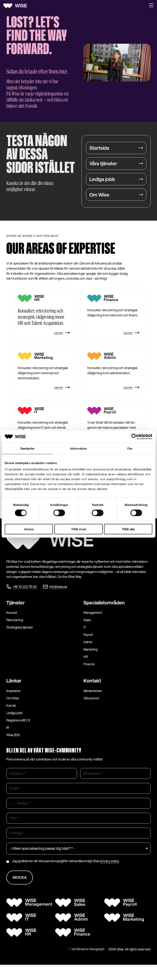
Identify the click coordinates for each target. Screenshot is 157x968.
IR (7, 727)
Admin (88, 642)
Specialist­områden (104, 602)
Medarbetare (92, 690)
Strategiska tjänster (19, 627)
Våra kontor (91, 698)
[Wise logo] (16, 5)
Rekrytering (14, 619)
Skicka (19, 877)
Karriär (11, 705)
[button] (151, 5)
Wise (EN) (13, 734)
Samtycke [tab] (27, 448)
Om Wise (99, 194)
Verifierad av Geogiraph (87, 949)
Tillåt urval (78, 529)
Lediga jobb (102, 179)
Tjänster (15, 602)
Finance (89, 664)
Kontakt (92, 680)
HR (85, 656)
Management (92, 612)
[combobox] (11, 803)
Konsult (11, 612)
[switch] (59, 512)
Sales (87, 619)
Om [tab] (129, 448)
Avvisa (29, 529)
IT (84, 627)
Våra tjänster (103, 163)
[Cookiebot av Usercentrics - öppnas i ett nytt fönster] (134, 436)
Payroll (88, 634)
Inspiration (13, 690)
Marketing (90, 649)
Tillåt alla (128, 529)
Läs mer (58, 333)
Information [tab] (78, 448)
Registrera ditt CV (18, 720)
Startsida (99, 148)
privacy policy (109, 861)
